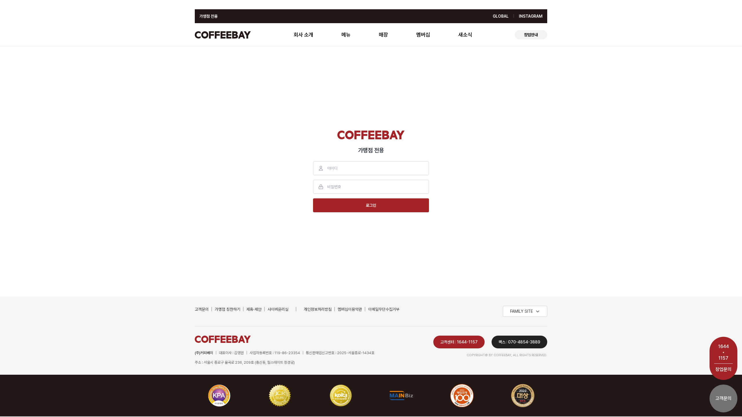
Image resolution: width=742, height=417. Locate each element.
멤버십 (423, 35)
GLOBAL (501, 16)
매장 (383, 35)
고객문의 (202, 309)
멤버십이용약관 (350, 309)
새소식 (465, 35)
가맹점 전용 (208, 16)
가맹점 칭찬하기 (227, 309)
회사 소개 (303, 35)
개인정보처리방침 (318, 309)
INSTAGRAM (531, 16)
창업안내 (531, 34)
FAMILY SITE (521, 311)
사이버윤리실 (278, 309)
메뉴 (346, 35)
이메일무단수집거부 (383, 309)
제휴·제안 (253, 309)
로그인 (371, 205)
